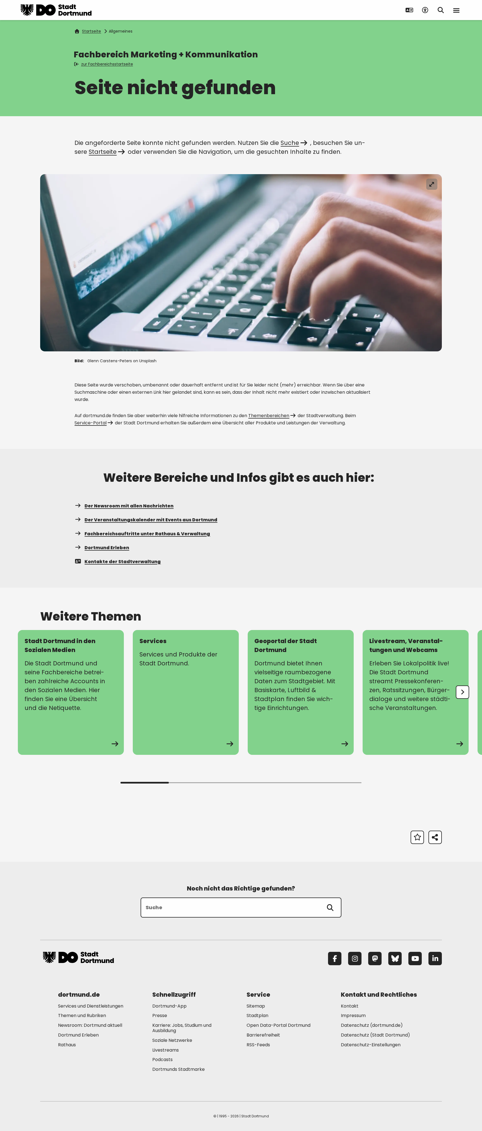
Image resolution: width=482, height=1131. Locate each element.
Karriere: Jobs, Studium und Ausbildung (181, 1028)
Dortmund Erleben (107, 547)
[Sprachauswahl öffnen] (409, 10)
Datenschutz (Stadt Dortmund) (375, 1035)
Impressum (353, 1015)
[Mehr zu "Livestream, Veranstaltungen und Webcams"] (416, 692)
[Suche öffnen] (440, 10)
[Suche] (330, 907)
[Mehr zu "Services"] (186, 692)
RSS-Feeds (258, 1045)
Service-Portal (90, 423)
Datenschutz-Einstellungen (371, 1045)
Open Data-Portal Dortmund (278, 1025)
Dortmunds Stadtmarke (178, 1069)
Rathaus (67, 1045)
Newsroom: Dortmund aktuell (90, 1025)
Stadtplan (257, 1015)
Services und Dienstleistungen (90, 1006)
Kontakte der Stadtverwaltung (123, 561)
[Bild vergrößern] (431, 184)
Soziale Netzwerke (172, 1040)
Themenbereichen (268, 415)
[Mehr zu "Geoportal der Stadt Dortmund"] (301, 692)
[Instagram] (355, 958)
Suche (290, 143)
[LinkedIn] (435, 958)
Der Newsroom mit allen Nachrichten (129, 506)
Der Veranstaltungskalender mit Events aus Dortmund (151, 520)
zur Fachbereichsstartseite (107, 64)
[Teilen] (435, 837)
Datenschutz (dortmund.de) (372, 1025)
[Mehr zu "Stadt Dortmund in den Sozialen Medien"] (71, 692)
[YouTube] (415, 958)
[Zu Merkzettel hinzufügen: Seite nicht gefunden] (417, 837)
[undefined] (462, 692)
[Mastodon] (375, 958)
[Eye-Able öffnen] (425, 10)
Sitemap (256, 1006)
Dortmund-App (169, 1006)
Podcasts (162, 1059)
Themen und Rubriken (82, 1015)
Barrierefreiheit (263, 1035)
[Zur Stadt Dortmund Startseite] (56, 10)
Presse (159, 1015)
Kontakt (349, 1006)
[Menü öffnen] (456, 10)
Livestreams (165, 1050)
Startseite (91, 31)
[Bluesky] (395, 958)
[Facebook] (334, 958)
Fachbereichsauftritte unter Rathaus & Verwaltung (147, 534)
